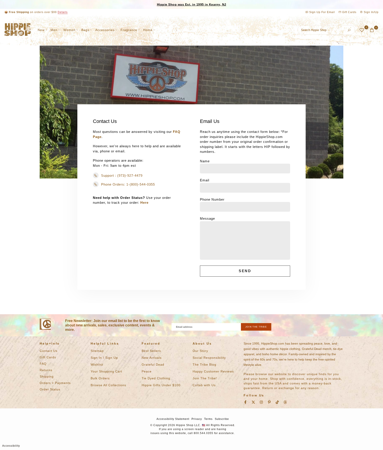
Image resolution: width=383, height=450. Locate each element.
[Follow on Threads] (285, 402)
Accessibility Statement (172, 419)
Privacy (197, 419)
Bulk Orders (100, 378)
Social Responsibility (209, 357)
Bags (85, 30)
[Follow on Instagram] (261, 402)
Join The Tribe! (205, 378)
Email (204, 180)
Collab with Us (204, 385)
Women (69, 30)
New (41, 30)
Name (205, 161)
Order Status (50, 389)
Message (207, 218)
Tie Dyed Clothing (156, 378)
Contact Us (48, 351)
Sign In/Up (371, 12)
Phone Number (212, 199)
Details (63, 12)
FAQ (43, 363)
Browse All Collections (108, 385)
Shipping (47, 376)
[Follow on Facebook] (245, 402)
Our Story (200, 351)
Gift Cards (348, 12)
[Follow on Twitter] (253, 402)
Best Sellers (151, 351)
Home (147, 30)
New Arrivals (152, 357)
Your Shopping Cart (106, 371)
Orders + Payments (55, 383)
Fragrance (129, 30)
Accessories (105, 30)
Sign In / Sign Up (104, 357)
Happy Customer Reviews (213, 371)
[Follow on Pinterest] (269, 402)
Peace (147, 371)
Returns (46, 370)
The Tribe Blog (204, 364)
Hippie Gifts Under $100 (161, 385)
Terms (208, 419)
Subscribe (222, 419)
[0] (361, 30)
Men (54, 30)
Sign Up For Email (322, 12)
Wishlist (97, 364)
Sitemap (97, 351)
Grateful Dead (153, 364)
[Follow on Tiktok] (277, 402)
